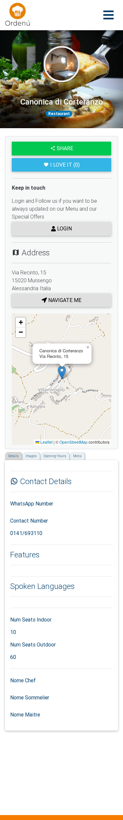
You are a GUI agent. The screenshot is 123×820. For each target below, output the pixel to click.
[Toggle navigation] (108, 15)
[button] (62, 372)
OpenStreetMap (73, 442)
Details (13, 456)
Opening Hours (55, 456)
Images (31, 456)
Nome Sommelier (29, 697)
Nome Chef (23, 680)
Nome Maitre (25, 714)
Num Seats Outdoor (33, 644)
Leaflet (45, 442)
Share (64, 148)
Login (64, 228)
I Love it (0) (65, 164)
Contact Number (29, 520)
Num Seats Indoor (30, 619)
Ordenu (13, 6)
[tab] (7, 454)
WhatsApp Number (31, 503)
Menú (77, 456)
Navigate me (64, 300)
